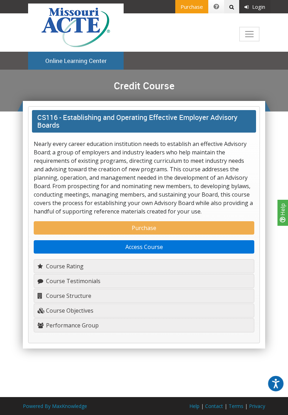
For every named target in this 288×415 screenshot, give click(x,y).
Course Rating (64, 266)
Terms (236, 406)
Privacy (257, 406)
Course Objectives (69, 310)
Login (258, 6)
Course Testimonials (72, 281)
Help (283, 210)
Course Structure (68, 296)
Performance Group (72, 325)
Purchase (192, 6)
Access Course (144, 247)
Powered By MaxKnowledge (55, 406)
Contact (214, 406)
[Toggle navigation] (249, 34)
